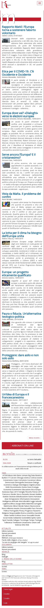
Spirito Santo (36, 518)
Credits (7, 598)
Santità (11, 515)
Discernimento (15, 487)
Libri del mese (7, 535)
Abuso (10, 475)
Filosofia (28, 492)
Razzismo (37, 511)
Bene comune (22, 475)
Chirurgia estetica (23, 478)
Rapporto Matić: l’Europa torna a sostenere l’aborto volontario (19, 30)
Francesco (6, 494)
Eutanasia (6, 492)
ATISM (5, 475)
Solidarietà (17, 518)
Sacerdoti (38, 513)
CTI (8, 478)
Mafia (23, 504)
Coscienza (31, 480)
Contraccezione (36, 478)
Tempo (31, 520)
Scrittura (18, 515)
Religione (5, 513)
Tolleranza (8, 522)
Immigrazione (14, 499)
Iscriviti (4, 566)
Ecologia (35, 487)
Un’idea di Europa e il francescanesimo (15, 395)
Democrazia (9, 482)
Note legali (8, 589)
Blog (5, 459)
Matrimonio (8, 506)
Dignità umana (34, 485)
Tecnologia (24, 520)
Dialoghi (7, 463)
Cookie (7, 594)
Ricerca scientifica (27, 513)
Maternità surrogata (33, 504)
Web (27, 525)
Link (5, 603)
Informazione (25, 499)
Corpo (15, 480)
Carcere (13, 478)
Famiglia (21, 492)
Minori (15, 506)
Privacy (21, 511)
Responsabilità (14, 513)
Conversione (8, 480)
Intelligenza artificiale (10, 501)
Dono (29, 487)
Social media (8, 518)
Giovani (32, 494)
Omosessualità (25, 508)
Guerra (30, 496)
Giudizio (6, 496)
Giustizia (12, 496)
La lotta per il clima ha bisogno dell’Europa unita (22, 234)
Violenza (18, 525)
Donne (24, 487)
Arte (15, 475)
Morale (21, 506)
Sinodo (37, 515)
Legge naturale (36, 501)
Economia (7, 489)
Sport (4, 520)
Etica (33, 489)
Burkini (4, 478)
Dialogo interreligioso (20, 485)
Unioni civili (36, 522)
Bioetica (38, 475)
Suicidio (10, 520)
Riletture (12, 538)
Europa (38, 489)
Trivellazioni (17, 522)
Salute (6, 515)
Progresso (29, 511)
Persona (39, 508)
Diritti (8, 487)
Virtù (23, 525)
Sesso (24, 515)
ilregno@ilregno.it (26, 585)
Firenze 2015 (37, 492)
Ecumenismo (16, 489)
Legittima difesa (9, 504)
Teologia (38, 520)
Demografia (19, 482)
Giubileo (39, 494)
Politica (6, 511)
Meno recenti (34, 438)
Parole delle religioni (14, 540)
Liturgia (18, 504)
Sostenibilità (26, 518)
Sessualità (30, 515)
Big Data (31, 475)
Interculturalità (24, 501)
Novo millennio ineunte (10, 508)
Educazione (26, 489)
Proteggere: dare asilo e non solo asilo (20, 356)
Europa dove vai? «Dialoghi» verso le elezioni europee (20, 114)
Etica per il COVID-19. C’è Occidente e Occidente (18, 72)
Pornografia (14, 511)
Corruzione (22, 480)
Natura (26, 506)
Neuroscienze (35, 506)
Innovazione (35, 499)
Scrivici (4, 571)
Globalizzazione (22, 496)
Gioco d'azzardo (23, 494)
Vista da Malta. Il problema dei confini (21, 195)
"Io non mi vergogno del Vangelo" (20, 542)
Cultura (38, 480)
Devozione (28, 482)
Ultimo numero (7, 531)
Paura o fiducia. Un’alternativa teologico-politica (21, 315)
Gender (13, 494)
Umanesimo (26, 522)
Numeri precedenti (9, 533)
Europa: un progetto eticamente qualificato (16, 273)
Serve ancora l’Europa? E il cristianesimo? (19, 155)
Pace (33, 508)
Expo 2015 (14, 492)
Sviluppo (16, 520)
